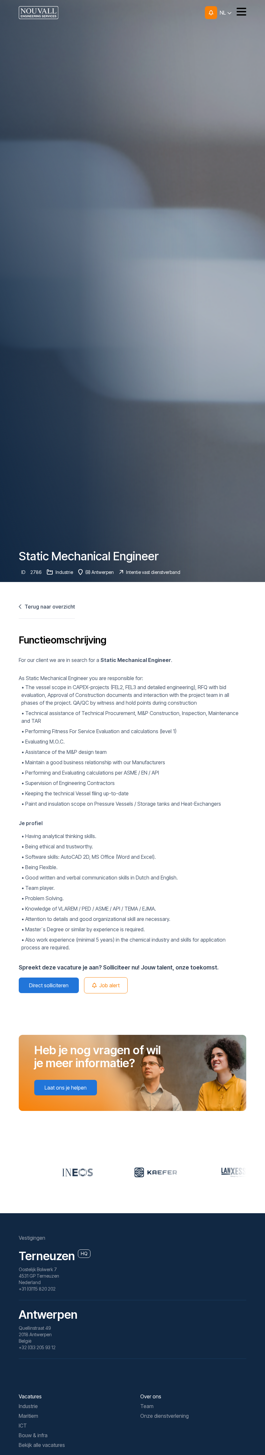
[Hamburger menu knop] (239, 12)
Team (147, 1406)
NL (223, 12)
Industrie (28, 1406)
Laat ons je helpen (66, 1087)
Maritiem (28, 1416)
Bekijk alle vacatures (42, 1445)
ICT (23, 1425)
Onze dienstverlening (164, 1416)
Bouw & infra (33, 1435)
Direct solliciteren (49, 985)
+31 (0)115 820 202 (37, 1289)
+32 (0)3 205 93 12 (37, 1347)
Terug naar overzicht (49, 606)
